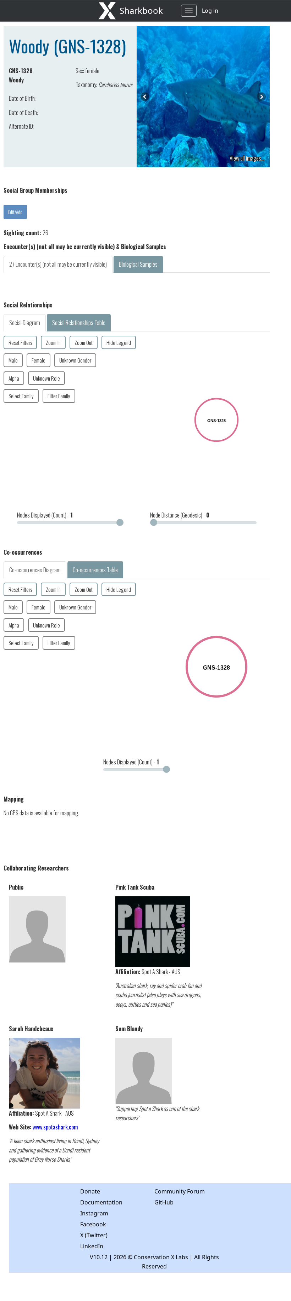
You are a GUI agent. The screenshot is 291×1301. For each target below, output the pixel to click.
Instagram (94, 1213)
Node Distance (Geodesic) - (179, 515)
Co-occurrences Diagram (35, 570)
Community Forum (179, 1191)
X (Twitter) (94, 1235)
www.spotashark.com (55, 1127)
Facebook (93, 1224)
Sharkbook (141, 10)
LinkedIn (91, 1246)
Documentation (101, 1202)
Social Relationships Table (78, 322)
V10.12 (99, 1257)
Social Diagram (24, 322)
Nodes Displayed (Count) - (45, 515)
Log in (210, 11)
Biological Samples (138, 264)
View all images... (247, 158)
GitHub (164, 1202)
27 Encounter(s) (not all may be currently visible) (58, 264)
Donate (90, 1191)
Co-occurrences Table (95, 570)
